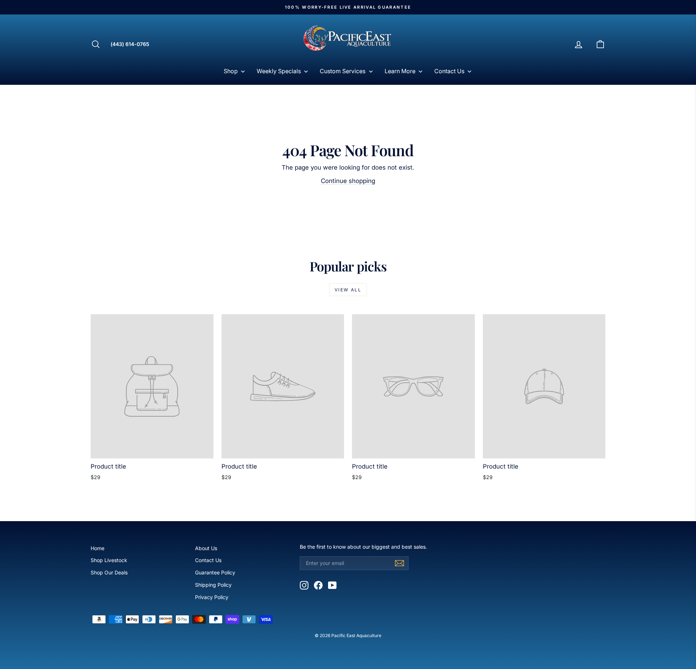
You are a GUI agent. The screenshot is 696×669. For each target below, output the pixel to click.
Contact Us (208, 560)
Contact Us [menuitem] (449, 71)
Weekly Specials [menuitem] (279, 71)
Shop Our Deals (109, 572)
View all (348, 289)
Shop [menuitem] (231, 71)
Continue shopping (348, 180)
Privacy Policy (211, 597)
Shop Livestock (109, 560)
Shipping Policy (213, 585)
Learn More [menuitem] (400, 71)
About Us (206, 548)
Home (97, 548)
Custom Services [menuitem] (342, 71)
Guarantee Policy (215, 572)
